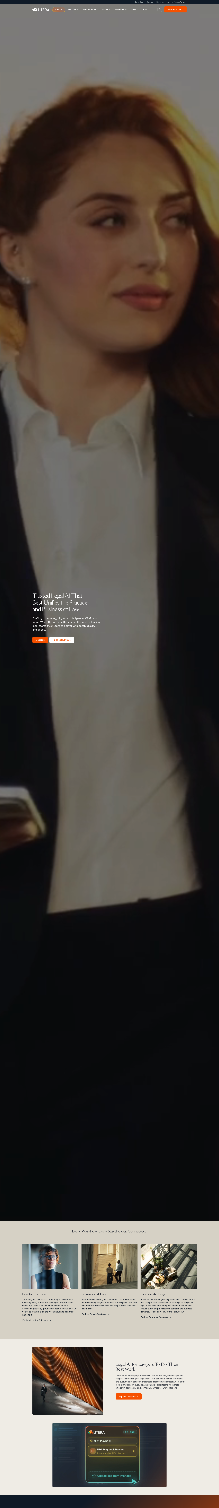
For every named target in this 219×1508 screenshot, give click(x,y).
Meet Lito (40, 640)
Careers (150, 2)
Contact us (139, 2)
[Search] (159, 9)
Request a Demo (175, 9)
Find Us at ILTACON (62, 640)
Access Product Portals (176, 2)
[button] (58, 9)
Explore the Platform (129, 1396)
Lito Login (160, 2)
